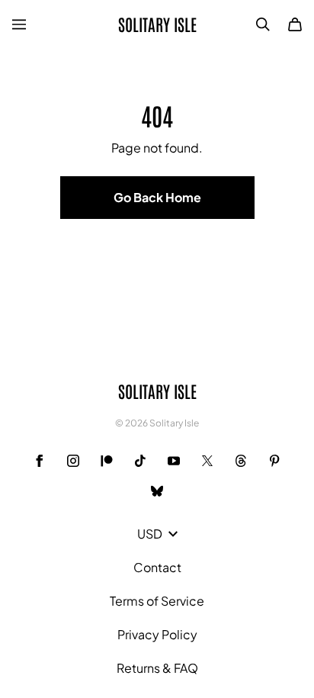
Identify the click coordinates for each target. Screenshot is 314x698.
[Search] (263, 24)
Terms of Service (157, 601)
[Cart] (295, 24)
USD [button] (149, 534)
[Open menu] (19, 24)
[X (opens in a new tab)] (207, 460)
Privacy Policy (157, 634)
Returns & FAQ (157, 668)
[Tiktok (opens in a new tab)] (140, 460)
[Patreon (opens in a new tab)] (106, 460)
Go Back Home (157, 197)
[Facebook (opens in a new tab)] (39, 460)
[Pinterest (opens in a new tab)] (274, 460)
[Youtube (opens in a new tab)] (174, 460)
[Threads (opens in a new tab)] (241, 460)
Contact (157, 567)
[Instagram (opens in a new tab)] (73, 460)
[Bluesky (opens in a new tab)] (157, 491)
